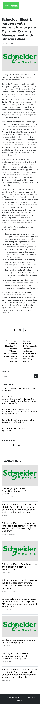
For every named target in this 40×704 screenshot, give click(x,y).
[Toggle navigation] (34, 5)
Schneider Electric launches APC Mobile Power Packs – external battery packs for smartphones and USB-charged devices (19, 508)
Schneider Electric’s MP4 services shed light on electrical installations (19, 567)
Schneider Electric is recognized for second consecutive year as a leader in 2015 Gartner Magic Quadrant (19, 527)
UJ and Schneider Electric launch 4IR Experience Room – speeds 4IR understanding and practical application (19, 603)
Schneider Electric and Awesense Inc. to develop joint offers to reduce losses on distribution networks (19, 584)
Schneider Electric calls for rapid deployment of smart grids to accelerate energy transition (19, 411)
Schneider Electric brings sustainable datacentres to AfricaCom (18, 421)
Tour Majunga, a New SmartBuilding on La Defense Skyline (18, 491)
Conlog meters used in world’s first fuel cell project (18, 641)
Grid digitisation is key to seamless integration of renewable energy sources (16, 656)
